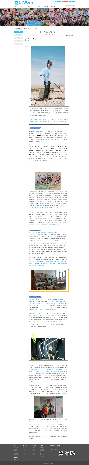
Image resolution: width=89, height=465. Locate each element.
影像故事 (18, 34)
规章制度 (42, 447)
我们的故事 (38, 6)
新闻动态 (18, 28)
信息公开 (46, 6)
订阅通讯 (71, 1)
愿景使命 (16, 449)
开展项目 (16, 450)
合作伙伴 (24, 451)
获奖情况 (42, 451)
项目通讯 (18, 40)
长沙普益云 (51, 463)
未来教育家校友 (70, 35)
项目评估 (42, 453)
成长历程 (16, 447)
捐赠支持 (64, 1)
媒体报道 (18, 37)
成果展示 (18, 44)
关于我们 (23, 6)
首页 (16, 6)
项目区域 (24, 449)
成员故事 (18, 31)
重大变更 (42, 454)
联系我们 (16, 454)
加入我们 (57, 1)
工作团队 (24, 450)
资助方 (24, 453)
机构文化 (42, 456)
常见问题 (16, 453)
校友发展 (53, 6)
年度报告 (42, 449)
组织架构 (16, 451)
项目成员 (24, 447)
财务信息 (42, 450)
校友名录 (16, 459)
